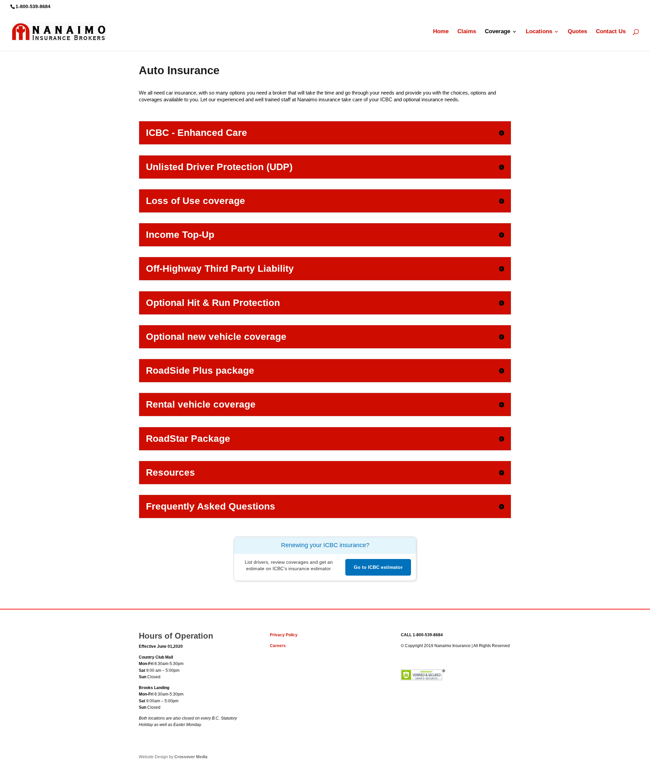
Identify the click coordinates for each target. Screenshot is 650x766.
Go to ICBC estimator (378, 567)
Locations (539, 32)
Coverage (497, 32)
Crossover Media (191, 756)
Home (441, 32)
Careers (278, 645)
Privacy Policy (284, 635)
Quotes (577, 32)
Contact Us (611, 32)
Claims (466, 32)
